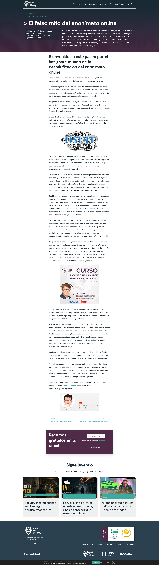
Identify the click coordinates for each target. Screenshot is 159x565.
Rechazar (106, 562)
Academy (93, 4)
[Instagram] (31, 543)
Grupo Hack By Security (32, 554)
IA (85, 4)
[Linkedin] (28, 543)
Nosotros (103, 4)
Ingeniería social (33, 38)
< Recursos (29, 14)
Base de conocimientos (39, 17)
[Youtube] (35, 543)
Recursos (114, 4)
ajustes (84, 563)
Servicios (76, 4)
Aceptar (96, 562)
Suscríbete (95, 447)
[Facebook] (25, 543)
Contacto (130, 545)
